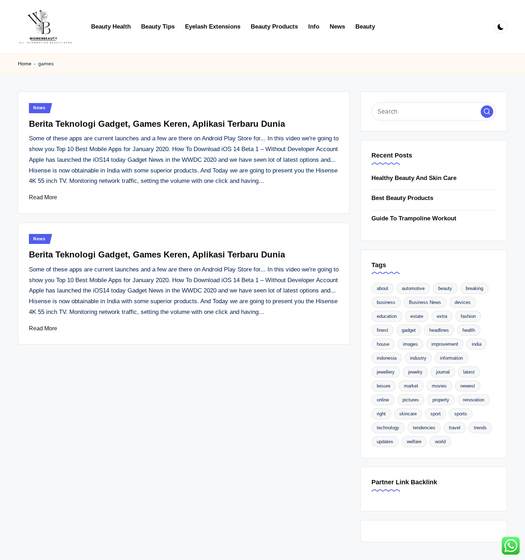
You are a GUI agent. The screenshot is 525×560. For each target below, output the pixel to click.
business (386, 302)
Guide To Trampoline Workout (413, 218)
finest (382, 330)
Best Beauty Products (402, 198)
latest (469, 372)
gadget (409, 330)
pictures (410, 399)
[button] (487, 111)
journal (443, 372)
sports (460, 413)
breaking (474, 288)
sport (435, 413)
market (411, 386)
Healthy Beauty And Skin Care (413, 178)
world (440, 441)
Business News (425, 302)
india (476, 344)
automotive (413, 288)
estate (416, 316)
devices (463, 302)
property (440, 399)
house (383, 344)
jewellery (386, 372)
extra (442, 316)
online (383, 399)
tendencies (424, 427)
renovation (473, 399)
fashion (468, 316)
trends (480, 427)
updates (385, 441)
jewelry (415, 372)
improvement (444, 344)
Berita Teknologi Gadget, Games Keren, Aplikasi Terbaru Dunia (157, 124)
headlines (439, 330)
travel (454, 427)
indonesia (386, 358)
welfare (414, 441)
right (381, 413)
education (387, 316)
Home (24, 63)
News (39, 107)
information (451, 358)
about (382, 288)
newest (467, 386)
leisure (383, 386)
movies (439, 386)
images (410, 344)
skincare (408, 413)
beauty (445, 288)
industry (418, 358)
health (468, 330)
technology (388, 427)
